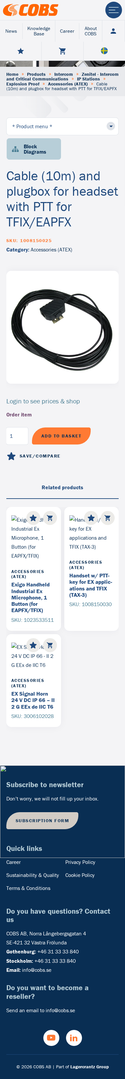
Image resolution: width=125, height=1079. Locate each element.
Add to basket (61, 436)
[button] (50, 518)
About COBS (91, 31)
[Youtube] (51, 1038)
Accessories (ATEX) (68, 84)
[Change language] (104, 51)
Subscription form (42, 821)
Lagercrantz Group (89, 1067)
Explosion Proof (22, 84)
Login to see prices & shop (43, 401)
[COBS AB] (30, 10)
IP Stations (88, 79)
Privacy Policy (80, 862)
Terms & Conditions (28, 888)
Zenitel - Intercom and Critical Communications (62, 76)
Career (67, 31)
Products (36, 74)
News (11, 31)
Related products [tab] (62, 487)
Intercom (63, 74)
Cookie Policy (80, 875)
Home (12, 74)
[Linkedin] (74, 1038)
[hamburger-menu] (114, 10)
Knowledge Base (38, 31)
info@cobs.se (36, 969)
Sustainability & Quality (32, 875)
